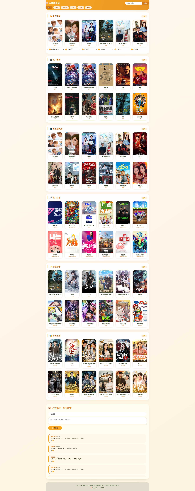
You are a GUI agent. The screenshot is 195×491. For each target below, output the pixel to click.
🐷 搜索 (145, 3)
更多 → (144, 16)
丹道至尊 (135, 49)
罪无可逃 (85, 49)
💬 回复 (52, 440)
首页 (49, 7)
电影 (56, 7)
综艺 (73, 7)
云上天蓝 (69, 49)
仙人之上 (118, 49)
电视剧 (65, 7)
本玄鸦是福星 (54, 49)
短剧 (88, 7)
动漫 (81, 7)
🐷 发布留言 (55, 428)
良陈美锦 (102, 49)
